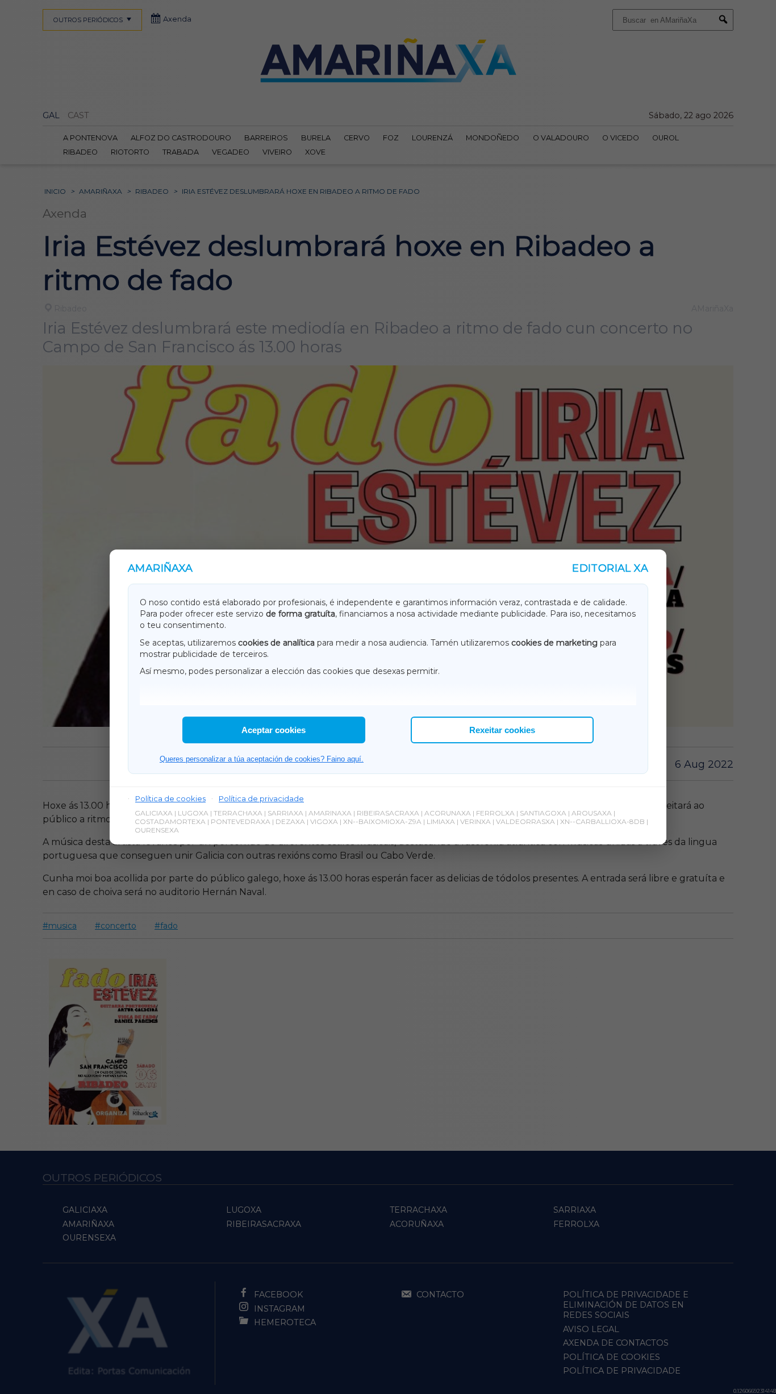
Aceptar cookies (273, 730)
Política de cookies (170, 798)
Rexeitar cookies (502, 730)
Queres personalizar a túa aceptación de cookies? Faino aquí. (262, 759)
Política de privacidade (261, 798)
